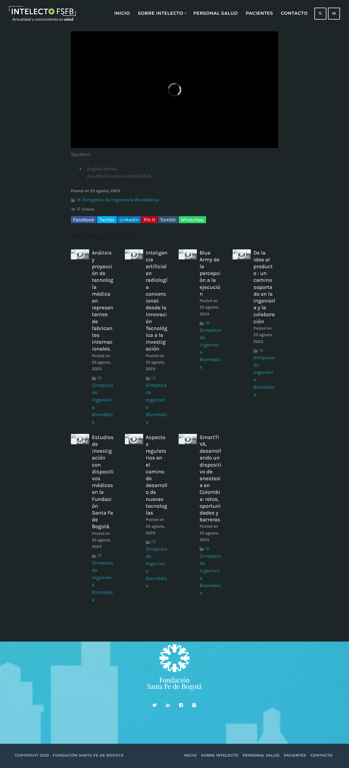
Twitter (107, 220)
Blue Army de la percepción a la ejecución (210, 273)
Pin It (149, 220)
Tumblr (168, 220)
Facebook (83, 220)
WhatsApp (192, 220)
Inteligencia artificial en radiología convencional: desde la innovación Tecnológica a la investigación (157, 301)
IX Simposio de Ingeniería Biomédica (117, 200)
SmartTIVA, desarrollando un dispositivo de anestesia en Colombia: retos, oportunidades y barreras (210, 478)
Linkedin (129, 220)
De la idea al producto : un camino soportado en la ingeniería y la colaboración (264, 287)
